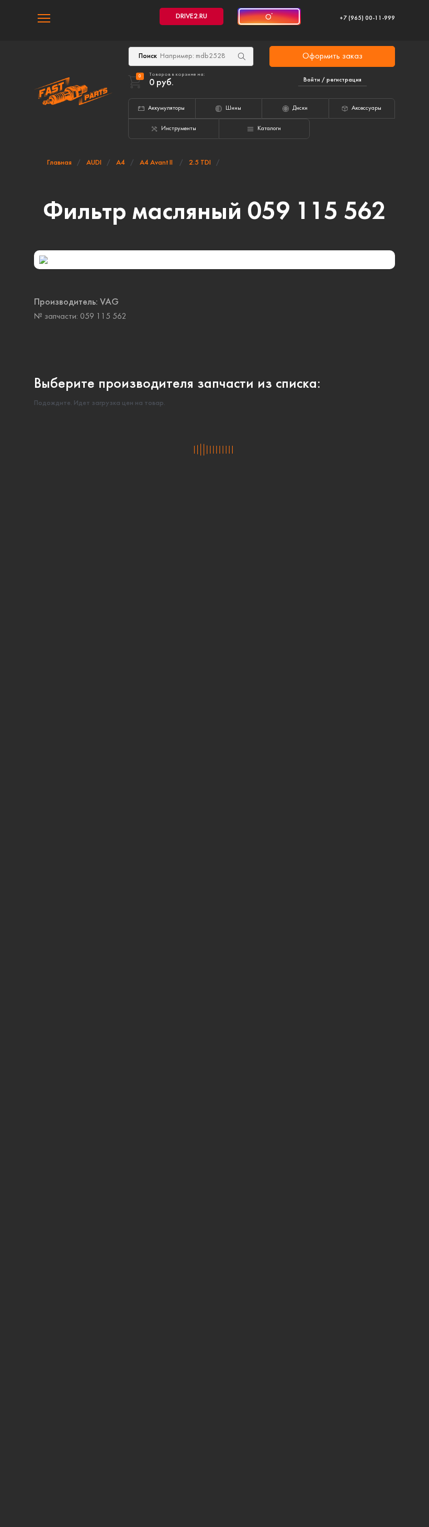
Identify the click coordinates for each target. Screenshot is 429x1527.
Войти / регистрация (332, 80)
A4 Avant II (157, 162)
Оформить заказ (332, 56)
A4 (120, 162)
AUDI (93, 162)
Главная (59, 162)
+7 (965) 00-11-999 (367, 18)
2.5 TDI (200, 162)
